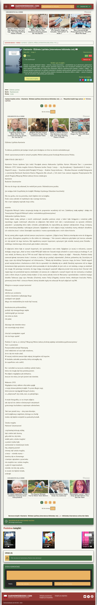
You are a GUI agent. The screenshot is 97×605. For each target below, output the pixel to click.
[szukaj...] (71, 7)
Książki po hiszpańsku (46, 597)
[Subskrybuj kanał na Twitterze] (85, 597)
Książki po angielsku (61, 596)
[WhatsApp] (88, 80)
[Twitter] (85, 80)
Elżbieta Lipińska (15, 90)
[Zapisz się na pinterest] (91, 597)
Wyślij (10, 584)
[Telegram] (91, 80)
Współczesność (14, 92)
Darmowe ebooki (10, 43)
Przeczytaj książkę (32, 79)
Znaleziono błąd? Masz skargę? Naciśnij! (21, 520)
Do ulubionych (30, 59)
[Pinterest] (83, 80)
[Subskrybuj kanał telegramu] (88, 597)
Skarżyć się (86, 59)
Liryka (12, 94)
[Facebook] (80, 80)
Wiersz (18, 43)
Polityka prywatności (46, 596)
